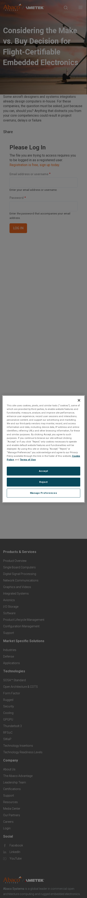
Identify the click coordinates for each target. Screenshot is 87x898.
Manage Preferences (43, 492)
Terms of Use (28, 459)
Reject (43, 481)
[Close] (79, 400)
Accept (43, 470)
